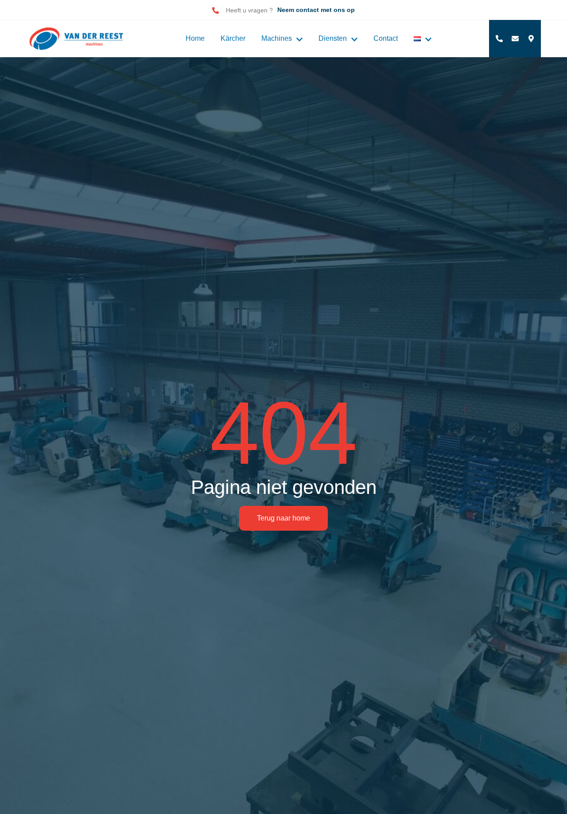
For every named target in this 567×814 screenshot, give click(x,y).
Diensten (332, 38)
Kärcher (233, 38)
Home (195, 38)
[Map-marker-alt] (531, 38)
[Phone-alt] (499, 38)
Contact (385, 38)
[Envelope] (515, 38)
